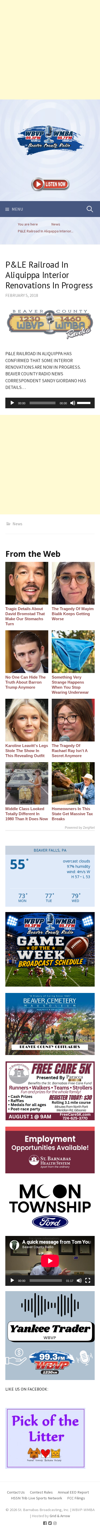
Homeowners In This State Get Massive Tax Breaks (72, 813)
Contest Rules (41, 1492)
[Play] (12, 403)
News (17, 523)
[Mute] (72, 403)
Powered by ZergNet (80, 828)
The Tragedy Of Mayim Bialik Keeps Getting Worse (73, 613)
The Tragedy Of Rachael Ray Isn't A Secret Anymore (69, 750)
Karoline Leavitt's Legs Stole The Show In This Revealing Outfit (26, 750)
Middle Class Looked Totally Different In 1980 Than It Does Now (26, 813)
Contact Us (16, 1492)
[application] (50, 403)
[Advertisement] (50, 49)
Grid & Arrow (60, 1515)
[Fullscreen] (87, 1280)
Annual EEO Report (73, 1492)
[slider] (84, 402)
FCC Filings (76, 1497)
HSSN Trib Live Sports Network (36, 1497)
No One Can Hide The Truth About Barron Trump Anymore (25, 682)
